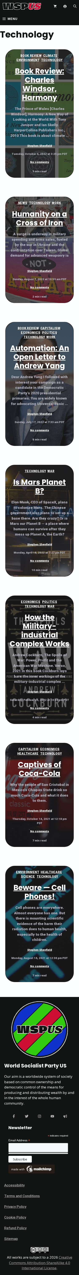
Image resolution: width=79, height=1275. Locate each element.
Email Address (19, 1140)
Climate (50, 55)
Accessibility (14, 1185)
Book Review (31, 55)
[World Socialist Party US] (22, 6)
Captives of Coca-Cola (39, 769)
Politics (49, 332)
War (50, 471)
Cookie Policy (15, 1217)
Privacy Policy (15, 1206)
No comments (39, 162)
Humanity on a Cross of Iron (39, 218)
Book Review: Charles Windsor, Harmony (39, 84)
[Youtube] (52, 1116)
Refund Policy (15, 1228)
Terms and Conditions (22, 1196)
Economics (30, 332)
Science (28, 876)
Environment (27, 60)
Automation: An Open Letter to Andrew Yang (39, 357)
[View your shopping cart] (55, 6)
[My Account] (65, 6)
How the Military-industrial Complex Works (40, 630)
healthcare (28, 753)
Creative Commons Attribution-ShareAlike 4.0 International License (40, 1262)
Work (56, 203)
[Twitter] (27, 1116)
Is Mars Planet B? (39, 486)
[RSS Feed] (65, 1116)
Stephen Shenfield (39, 145)
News (22, 203)
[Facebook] (14, 1116)
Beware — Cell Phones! (39, 891)
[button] (75, 6)
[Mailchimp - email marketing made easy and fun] (31, 1172)
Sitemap (11, 1239)
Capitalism (50, 328)
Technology (52, 60)
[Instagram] (39, 1116)
